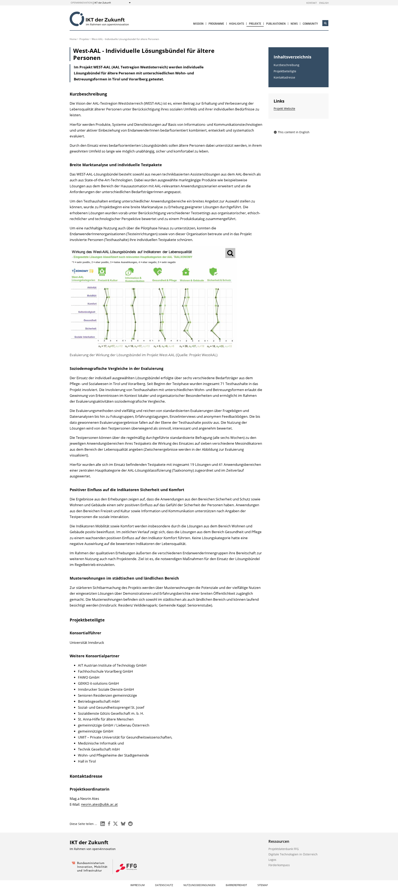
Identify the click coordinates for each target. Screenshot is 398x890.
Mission (198, 23)
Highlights (236, 23)
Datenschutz (164, 885)
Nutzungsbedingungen (199, 885)
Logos (272, 860)
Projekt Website (284, 108)
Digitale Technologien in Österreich (293, 854)
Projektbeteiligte (285, 71)
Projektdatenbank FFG (283, 849)
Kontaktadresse (284, 77)
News (294, 23)
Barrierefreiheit (236, 885)
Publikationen (276, 23)
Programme (216, 23)
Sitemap (262, 885)
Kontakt (311, 2)
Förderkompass (279, 865)
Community (310, 23)
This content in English (293, 132)
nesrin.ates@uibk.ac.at (99, 804)
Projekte (255, 23)
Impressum (137, 885)
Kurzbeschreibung (286, 65)
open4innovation (81, 2)
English (324, 2)
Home (73, 39)
